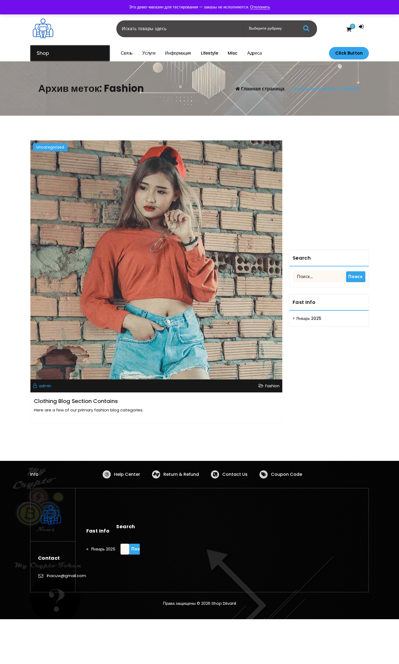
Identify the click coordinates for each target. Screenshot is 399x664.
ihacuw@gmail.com (66, 575)
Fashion (272, 386)
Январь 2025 (308, 318)
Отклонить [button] (260, 7)
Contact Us (235, 474)
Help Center (127, 474)
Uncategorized (50, 147)
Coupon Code (286, 474)
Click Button (349, 53)
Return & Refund (181, 474)
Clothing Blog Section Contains (76, 401)
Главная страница (262, 88)
